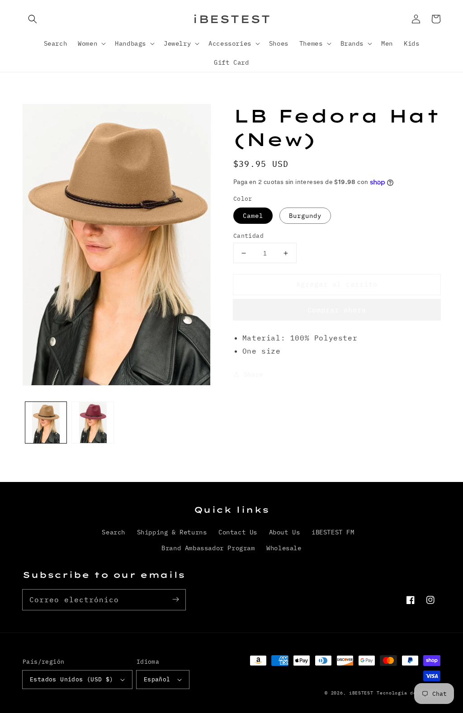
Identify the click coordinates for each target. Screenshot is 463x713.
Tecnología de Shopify (408, 693)
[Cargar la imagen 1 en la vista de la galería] (46, 422)
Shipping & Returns (172, 532)
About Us (284, 532)
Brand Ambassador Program (208, 548)
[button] (33, 19)
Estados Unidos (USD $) (71, 679)
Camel (253, 216)
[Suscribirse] (175, 599)
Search (113, 532)
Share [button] (253, 374)
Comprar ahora (336, 310)
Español (157, 679)
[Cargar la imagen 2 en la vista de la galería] (92, 422)
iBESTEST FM (333, 532)
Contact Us (237, 532)
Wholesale (283, 548)
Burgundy (305, 216)
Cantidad (248, 236)
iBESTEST (361, 693)
